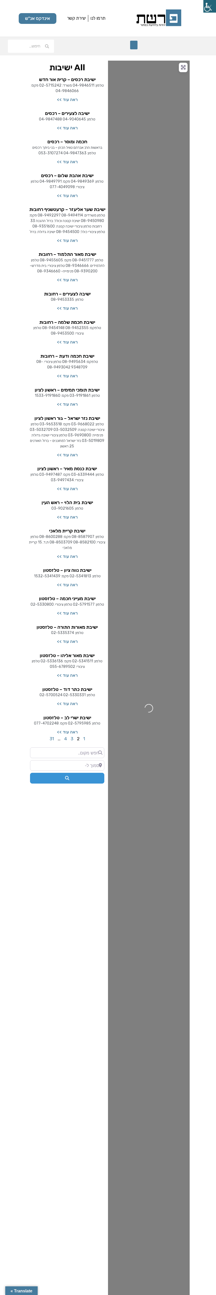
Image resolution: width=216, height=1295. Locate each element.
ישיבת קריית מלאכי (67, 531)
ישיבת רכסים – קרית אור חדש (67, 79)
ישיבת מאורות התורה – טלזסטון (67, 627)
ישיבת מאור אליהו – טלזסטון (67, 655)
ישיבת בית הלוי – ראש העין (67, 502)
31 (52, 738)
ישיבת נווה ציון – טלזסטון (67, 570)
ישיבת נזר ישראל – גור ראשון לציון (67, 418)
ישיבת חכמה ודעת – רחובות (67, 356)
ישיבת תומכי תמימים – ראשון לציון (67, 390)
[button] (134, 45)
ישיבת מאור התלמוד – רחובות (67, 254)
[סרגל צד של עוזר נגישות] (209, 6)
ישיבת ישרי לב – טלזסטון (67, 718)
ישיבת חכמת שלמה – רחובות (67, 322)
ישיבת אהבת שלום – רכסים (67, 175)
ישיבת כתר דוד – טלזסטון (67, 689)
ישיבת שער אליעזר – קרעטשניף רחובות (67, 209)
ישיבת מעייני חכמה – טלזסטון (67, 598)
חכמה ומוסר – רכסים (67, 142)
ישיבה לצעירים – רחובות (67, 294)
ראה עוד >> (67, 99)
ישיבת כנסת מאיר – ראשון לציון (67, 469)
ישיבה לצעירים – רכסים (67, 113)
